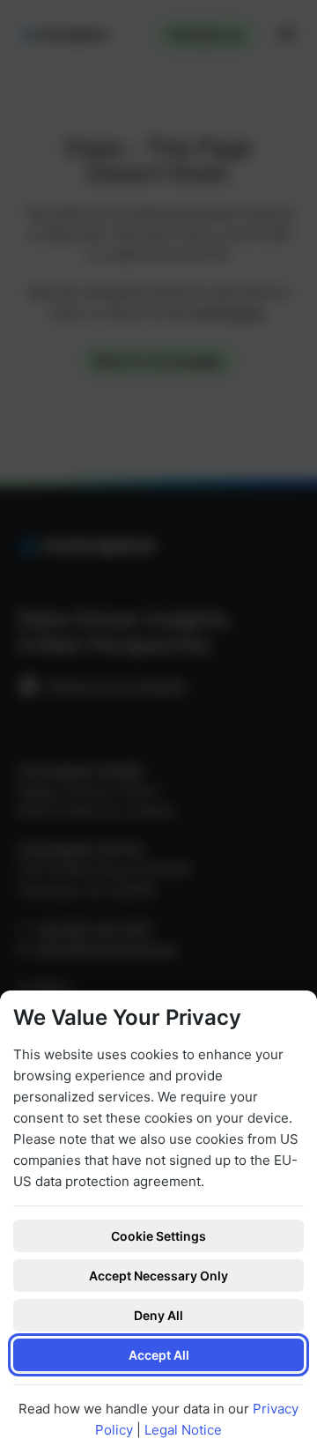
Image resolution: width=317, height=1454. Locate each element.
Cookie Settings (158, 1235)
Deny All (158, 1315)
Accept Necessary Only (158, 1275)
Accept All (159, 1354)
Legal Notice (183, 1429)
